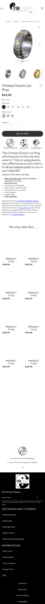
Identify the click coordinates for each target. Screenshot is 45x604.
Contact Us (22, 583)
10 (18, 107)
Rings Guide (7, 521)
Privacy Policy (7, 569)
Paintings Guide (8, 527)
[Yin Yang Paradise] (22, 8)
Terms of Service (8, 563)
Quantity (5, 122)
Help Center (22, 589)
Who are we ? (7, 551)
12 (28, 107)
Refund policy (7, 557)
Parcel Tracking (22, 595)
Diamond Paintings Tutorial (13, 539)
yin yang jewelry (18, 214)
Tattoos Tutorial (8, 533)
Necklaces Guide (9, 515)
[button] (23, 61)
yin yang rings (24, 208)
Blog (4, 575)
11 (23, 107)
